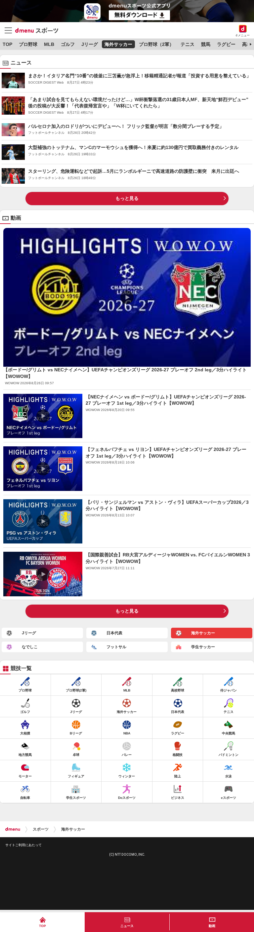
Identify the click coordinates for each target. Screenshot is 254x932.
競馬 (205, 44)
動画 (212, 926)
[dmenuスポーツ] (39, 30)
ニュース (127, 926)
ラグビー (226, 44)
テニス (187, 44)
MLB (49, 44)
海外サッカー (118, 44)
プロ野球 (28, 44)
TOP (7, 44)
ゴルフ (68, 44)
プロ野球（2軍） (156, 44)
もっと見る (127, 198)
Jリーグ (89, 44)
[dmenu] (12, 829)
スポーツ (41, 829)
